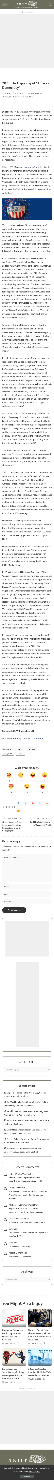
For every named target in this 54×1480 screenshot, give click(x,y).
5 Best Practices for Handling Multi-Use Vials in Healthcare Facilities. (39, 1372)
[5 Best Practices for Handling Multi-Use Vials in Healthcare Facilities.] (40, 1357)
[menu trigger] (5, 4)
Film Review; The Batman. (20, 1246)
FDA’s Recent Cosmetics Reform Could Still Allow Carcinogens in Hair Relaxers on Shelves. (28, 1195)
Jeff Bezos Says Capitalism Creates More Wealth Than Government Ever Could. (27, 1179)
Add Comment (35, 93)
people (16, 145)
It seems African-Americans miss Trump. (27, 1222)
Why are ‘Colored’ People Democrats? (26, 1212)
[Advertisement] (27, 41)
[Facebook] (18, 803)
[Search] (50, 4)
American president (28, 167)
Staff (7, 93)
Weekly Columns (25, 97)
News (5, 97)
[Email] (18, 810)
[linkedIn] (40, 803)
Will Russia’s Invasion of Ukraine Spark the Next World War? (28, 1234)
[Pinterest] (33, 803)
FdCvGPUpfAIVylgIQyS (20, 1174)
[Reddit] (47, 803)
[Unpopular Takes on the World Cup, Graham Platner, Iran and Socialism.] (14, 1318)
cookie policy (34, 1471)
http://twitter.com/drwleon (30, 738)
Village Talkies (15, 1187)
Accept (27, 1476)
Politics (13, 97)
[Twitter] (26, 803)
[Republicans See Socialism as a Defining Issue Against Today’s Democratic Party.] (14, 1357)
